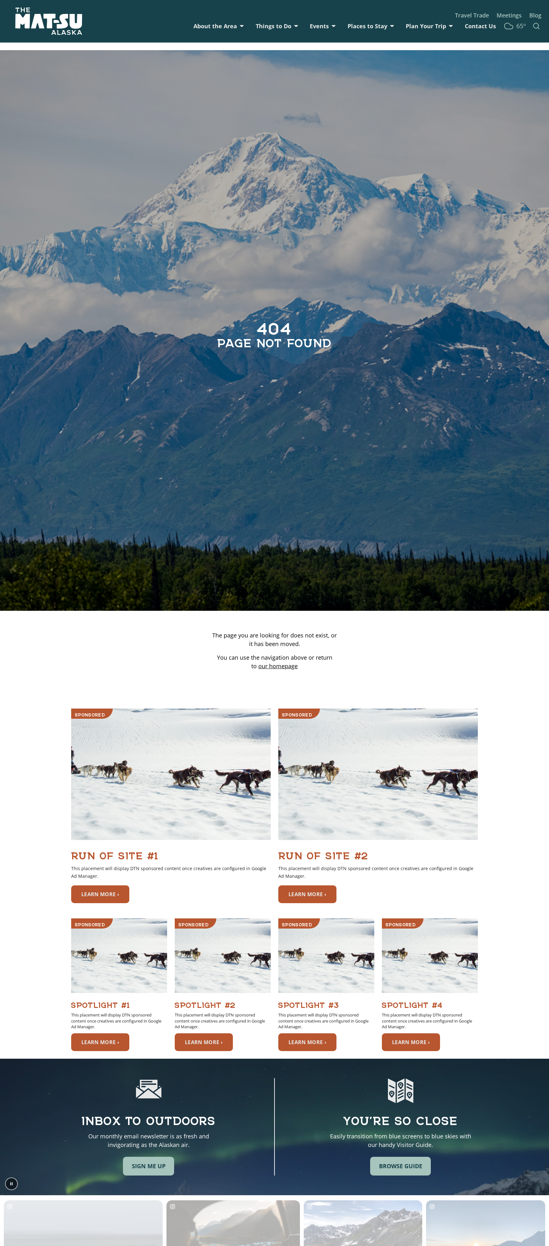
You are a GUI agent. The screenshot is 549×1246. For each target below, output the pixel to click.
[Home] (49, 21)
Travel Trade (472, 15)
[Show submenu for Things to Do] (296, 26)
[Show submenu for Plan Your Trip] (451, 26)
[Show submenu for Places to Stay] (392, 26)
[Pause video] (11, 1183)
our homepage (278, 666)
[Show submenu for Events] (333, 26)
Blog (535, 15)
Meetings (509, 15)
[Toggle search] (536, 26)
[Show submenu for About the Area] (242, 26)
